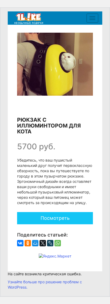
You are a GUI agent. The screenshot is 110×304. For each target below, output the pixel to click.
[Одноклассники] (28, 243)
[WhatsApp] (57, 243)
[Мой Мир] (35, 243)
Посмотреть (55, 218)
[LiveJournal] (50, 243)
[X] (43, 243)
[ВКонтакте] (20, 243)
